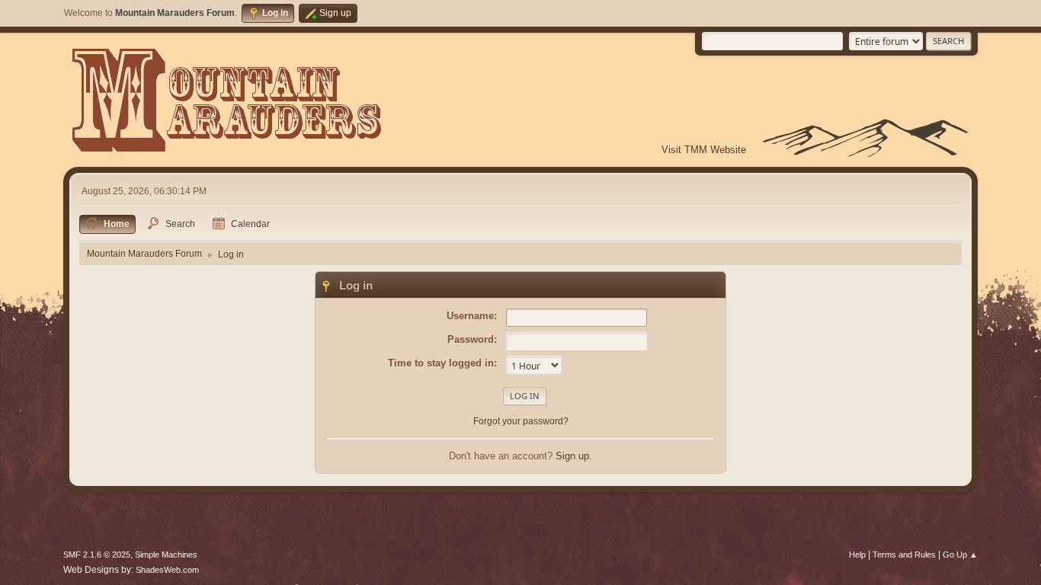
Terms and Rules (904, 554)
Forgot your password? (521, 421)
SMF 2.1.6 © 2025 (96, 554)
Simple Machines (166, 554)
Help (857, 554)
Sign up (572, 456)
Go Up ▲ (960, 554)
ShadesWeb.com (167, 569)
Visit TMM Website (703, 149)
